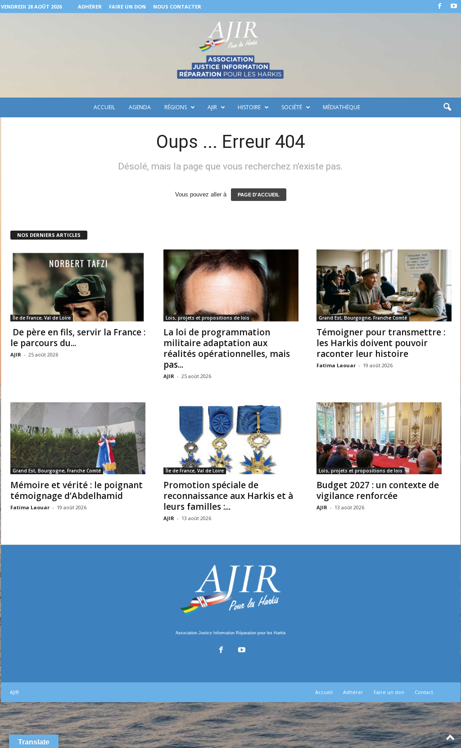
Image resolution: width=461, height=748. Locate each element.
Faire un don (127, 6)
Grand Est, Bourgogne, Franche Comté (363, 318)
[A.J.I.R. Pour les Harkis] (230, 55)
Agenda (140, 107)
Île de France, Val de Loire (42, 318)
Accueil (104, 107)
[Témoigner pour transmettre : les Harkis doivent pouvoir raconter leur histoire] (384, 285)
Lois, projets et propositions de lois (207, 318)
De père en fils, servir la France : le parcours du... (77, 337)
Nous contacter (177, 6)
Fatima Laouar (336, 365)
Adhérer (90, 6)
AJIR (212, 107)
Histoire (249, 107)
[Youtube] (453, 6)
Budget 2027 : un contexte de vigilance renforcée (377, 490)
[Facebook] (439, 6)
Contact (424, 692)
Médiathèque (341, 107)
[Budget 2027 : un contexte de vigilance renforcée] (384, 438)
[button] (447, 107)
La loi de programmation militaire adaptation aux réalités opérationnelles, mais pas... (226, 348)
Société (291, 107)
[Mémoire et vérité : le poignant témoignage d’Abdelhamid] (77, 438)
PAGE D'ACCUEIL (259, 194)
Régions (175, 107)
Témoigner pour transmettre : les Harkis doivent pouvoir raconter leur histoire (380, 343)
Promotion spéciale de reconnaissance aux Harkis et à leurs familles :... (228, 495)
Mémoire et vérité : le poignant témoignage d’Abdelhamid (76, 490)
